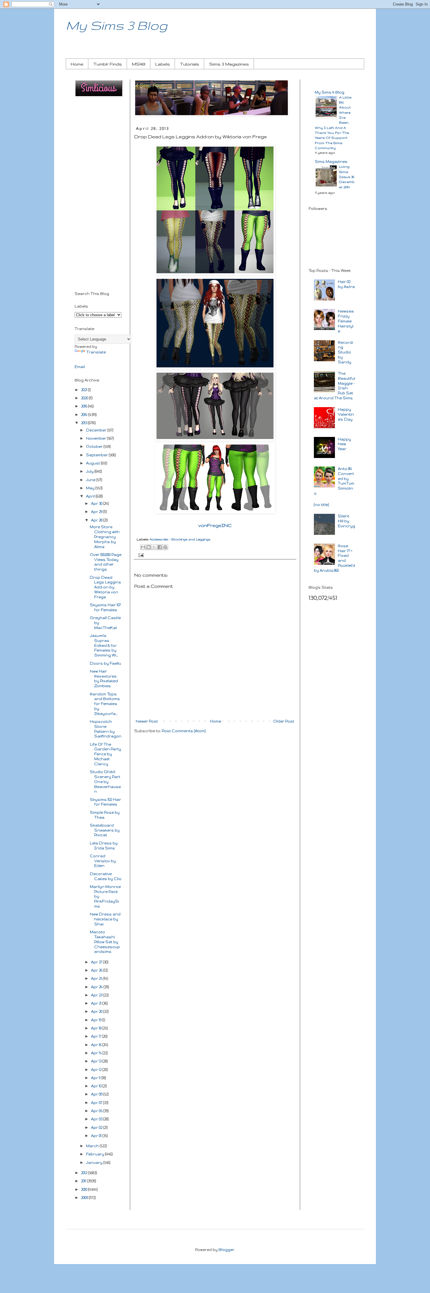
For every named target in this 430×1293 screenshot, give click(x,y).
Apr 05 (97, 1111)
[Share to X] (154, 547)
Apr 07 (97, 1102)
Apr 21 (96, 1003)
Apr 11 (96, 1078)
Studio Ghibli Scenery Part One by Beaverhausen (105, 781)
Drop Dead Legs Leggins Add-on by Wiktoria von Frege (105, 587)
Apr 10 (96, 1086)
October (95, 446)
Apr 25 (97, 978)
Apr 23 (97, 995)
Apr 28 (97, 520)
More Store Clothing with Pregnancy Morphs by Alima (105, 536)
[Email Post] (140, 554)
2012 (84, 1173)
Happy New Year (344, 444)
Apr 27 (97, 962)
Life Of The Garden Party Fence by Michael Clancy (105, 754)
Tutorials (189, 64)
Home (77, 64)
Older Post (283, 721)
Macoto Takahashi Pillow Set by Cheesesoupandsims (105, 941)
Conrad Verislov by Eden (103, 861)
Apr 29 (97, 512)
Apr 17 (96, 1036)
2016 (84, 406)
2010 (84, 1189)
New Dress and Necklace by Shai (105, 919)
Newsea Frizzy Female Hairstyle (346, 321)
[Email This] (143, 547)
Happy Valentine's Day (346, 414)
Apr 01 (96, 1136)
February (95, 1154)
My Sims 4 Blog (329, 92)
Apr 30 (97, 503)
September (97, 455)
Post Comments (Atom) (184, 731)
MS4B (138, 64)
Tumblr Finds (107, 64)
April (91, 496)
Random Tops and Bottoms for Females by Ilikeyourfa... (105, 703)
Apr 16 (96, 1045)
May (90, 488)
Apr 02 (97, 1127)
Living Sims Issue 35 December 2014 (347, 177)
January (94, 1162)
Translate (96, 352)
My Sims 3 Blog (116, 25)
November (96, 438)
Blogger (226, 1249)
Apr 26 (97, 970)
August (93, 463)
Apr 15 (96, 1053)
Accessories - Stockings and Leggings (179, 539)
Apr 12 (96, 1069)
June (91, 480)
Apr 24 (97, 987)
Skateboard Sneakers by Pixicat (105, 830)
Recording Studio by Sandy (345, 352)
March (93, 1146)
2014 (84, 414)
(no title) (321, 505)
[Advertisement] (98, 195)
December (96, 430)
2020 (85, 398)
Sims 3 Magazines (229, 64)
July (90, 471)
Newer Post (147, 721)
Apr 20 (97, 1011)
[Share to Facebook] (160, 547)
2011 (84, 1181)
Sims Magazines (331, 161)
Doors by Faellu (105, 663)
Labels (162, 64)
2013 (84, 423)
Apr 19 (96, 1020)
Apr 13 (96, 1061)
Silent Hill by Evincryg (346, 521)
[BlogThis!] (149, 547)
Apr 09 (97, 1094)
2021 (84, 390)
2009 (85, 1197)
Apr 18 (96, 1028)
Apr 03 (97, 1119)
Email (80, 367)
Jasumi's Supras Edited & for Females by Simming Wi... (104, 645)
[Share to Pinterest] (165, 547)
